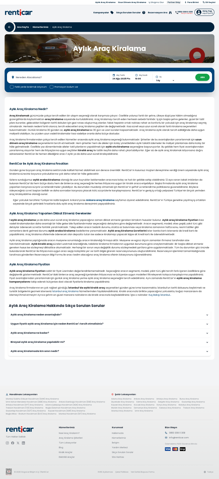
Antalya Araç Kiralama (166, 399)
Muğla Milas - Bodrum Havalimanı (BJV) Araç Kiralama (31, 414)
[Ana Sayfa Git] (19, 12)
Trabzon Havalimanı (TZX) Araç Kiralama (24, 408)
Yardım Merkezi (120, 447)
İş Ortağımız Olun (156, 2)
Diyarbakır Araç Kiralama (122, 402)
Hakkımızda (118, 433)
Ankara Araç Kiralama (144, 399)
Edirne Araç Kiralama (146, 402)
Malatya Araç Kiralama (189, 405)
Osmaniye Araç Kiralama (145, 408)
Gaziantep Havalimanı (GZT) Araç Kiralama (26, 411)
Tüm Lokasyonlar (67, 442)
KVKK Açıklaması (105, 472)
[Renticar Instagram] (7, 442)
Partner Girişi (174, 2)
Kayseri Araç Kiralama (121, 405)
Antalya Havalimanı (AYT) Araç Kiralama (24, 405)
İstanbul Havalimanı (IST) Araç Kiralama (77, 414)
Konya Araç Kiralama (166, 405)
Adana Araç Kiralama (121, 399)
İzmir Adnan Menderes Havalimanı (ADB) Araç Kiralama (31, 402)
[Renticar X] (18, 442)
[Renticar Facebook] (12, 442)
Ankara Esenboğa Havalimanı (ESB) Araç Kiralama (82, 402)
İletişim (115, 442)
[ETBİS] (9, 472)
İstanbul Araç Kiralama (121, 411)
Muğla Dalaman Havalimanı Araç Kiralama (65, 408)
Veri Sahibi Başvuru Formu (142, 472)
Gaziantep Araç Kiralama (193, 402)
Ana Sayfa (23, 27)
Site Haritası (118, 457)
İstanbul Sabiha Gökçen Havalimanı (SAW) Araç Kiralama (32, 399)
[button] (204, 12)
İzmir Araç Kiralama (144, 411)
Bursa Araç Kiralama (189, 399)
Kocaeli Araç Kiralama (144, 405)
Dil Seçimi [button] (210, 2)
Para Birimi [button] (193, 2)
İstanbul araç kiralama (65, 291)
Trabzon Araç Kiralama (193, 408)
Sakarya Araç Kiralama (170, 408)
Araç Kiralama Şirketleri (71, 437)
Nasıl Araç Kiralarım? (69, 433)
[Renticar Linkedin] (23, 442)
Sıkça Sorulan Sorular (122, 452)
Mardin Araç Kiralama (121, 408)
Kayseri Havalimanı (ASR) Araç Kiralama (66, 411)
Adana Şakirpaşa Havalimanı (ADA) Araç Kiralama (68, 405)
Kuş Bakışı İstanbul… (160, 295)
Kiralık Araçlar (65, 452)
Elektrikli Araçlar (67, 457)
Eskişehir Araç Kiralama (168, 402)
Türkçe (210, 472)
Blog (61, 447)
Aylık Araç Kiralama (105, 2)
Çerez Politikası (121, 472)
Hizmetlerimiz (40, 27)
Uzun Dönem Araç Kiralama (132, 2)
